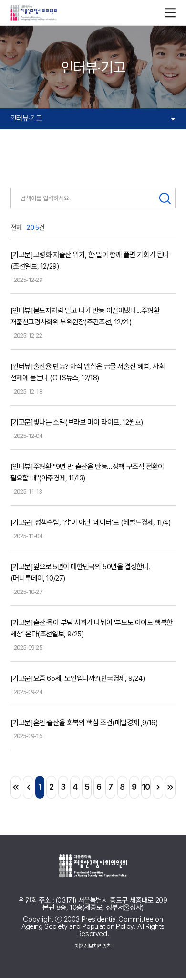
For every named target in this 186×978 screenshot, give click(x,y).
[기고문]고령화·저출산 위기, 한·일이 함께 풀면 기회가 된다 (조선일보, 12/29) (89, 260)
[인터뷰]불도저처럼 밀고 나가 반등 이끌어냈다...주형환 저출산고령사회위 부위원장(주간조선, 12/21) (85, 316)
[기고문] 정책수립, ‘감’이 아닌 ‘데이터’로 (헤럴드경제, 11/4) (90, 522)
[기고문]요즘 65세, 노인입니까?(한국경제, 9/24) (77, 678)
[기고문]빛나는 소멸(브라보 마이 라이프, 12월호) (76, 422)
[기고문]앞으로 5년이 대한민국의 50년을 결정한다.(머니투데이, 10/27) (80, 572)
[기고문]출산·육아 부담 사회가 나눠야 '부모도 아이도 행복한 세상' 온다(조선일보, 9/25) (91, 628)
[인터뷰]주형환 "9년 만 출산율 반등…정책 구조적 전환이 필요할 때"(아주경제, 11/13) (87, 472)
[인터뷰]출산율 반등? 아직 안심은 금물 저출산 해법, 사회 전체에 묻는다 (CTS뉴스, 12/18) (87, 372)
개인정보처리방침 (93, 946)
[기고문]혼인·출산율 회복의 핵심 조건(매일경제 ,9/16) (84, 722)
